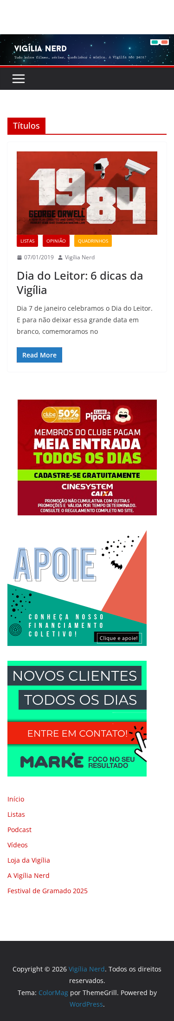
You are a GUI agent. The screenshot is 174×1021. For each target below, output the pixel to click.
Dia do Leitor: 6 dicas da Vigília (80, 282)
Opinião (56, 241)
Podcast (19, 829)
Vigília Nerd (80, 257)
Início (15, 799)
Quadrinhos (93, 241)
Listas (27, 241)
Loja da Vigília (28, 860)
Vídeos (17, 844)
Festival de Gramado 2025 (47, 890)
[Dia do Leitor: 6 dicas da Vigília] (87, 193)
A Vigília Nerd (28, 875)
